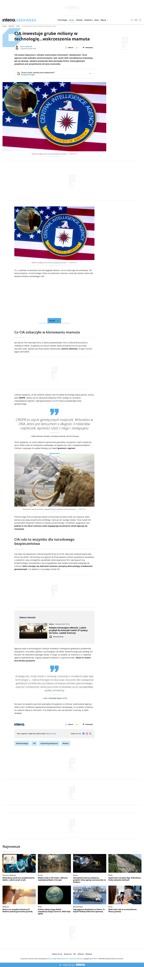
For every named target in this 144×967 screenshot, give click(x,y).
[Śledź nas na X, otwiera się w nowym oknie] (90, 733)
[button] (62, 20)
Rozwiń (52, 321)
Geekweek (11, 26)
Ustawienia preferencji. (76, 958)
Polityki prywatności (63, 959)
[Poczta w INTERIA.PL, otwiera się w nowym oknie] (136, 20)
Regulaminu (49, 959)
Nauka (18, 26)
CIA (34, 743)
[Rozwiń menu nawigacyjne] (140, 20)
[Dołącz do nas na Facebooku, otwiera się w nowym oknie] (83, 733)
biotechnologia (22, 743)
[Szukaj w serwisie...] (132, 20)
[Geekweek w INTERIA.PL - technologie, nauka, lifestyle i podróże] (26, 20)
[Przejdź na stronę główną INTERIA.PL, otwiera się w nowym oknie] (9, 20)
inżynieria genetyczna (49, 743)
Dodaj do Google (38, 75)
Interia (5, 26)
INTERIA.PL (94, 959)
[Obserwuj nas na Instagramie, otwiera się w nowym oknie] (87, 733)
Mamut (66, 743)
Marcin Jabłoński (26, 46)
